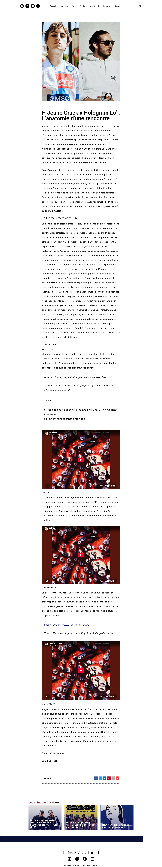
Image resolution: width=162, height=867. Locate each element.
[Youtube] (33, 6)
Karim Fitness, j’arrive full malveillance (67, 625)
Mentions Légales (89, 865)
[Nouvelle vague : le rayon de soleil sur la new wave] (117, 817)
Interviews (107, 6)
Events (117, 6)
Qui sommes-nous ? (72, 865)
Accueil (53, 6)
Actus (74, 6)
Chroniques (63, 6)
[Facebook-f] (77, 859)
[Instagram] (27, 6)
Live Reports (95, 6)
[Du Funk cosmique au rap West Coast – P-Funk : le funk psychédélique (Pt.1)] (81, 817)
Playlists (83, 6)
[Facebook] (22, 6)
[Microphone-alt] (38, 6)
